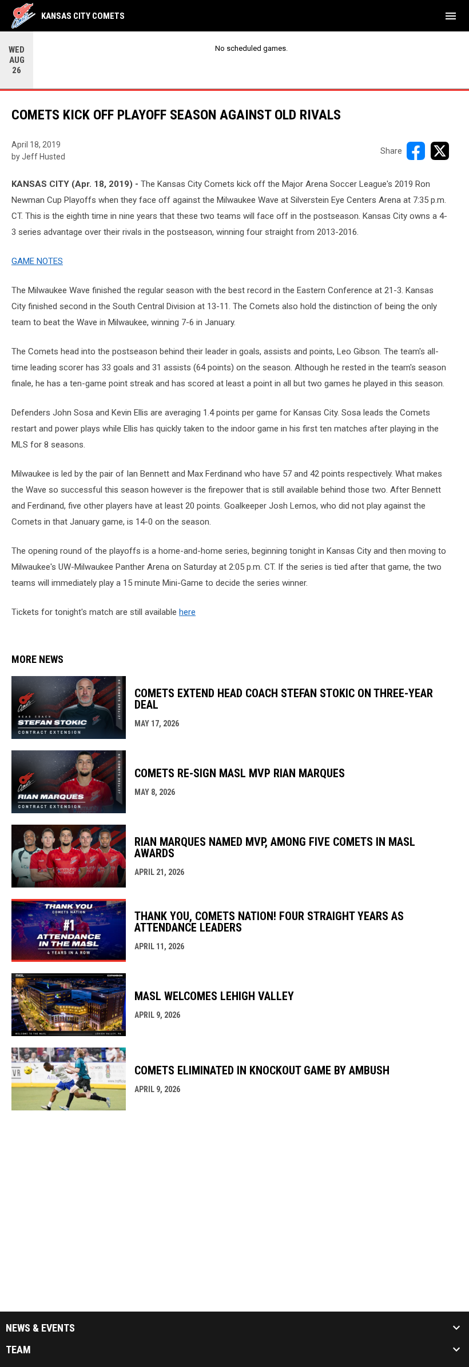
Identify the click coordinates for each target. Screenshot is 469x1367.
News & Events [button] (40, 1328)
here (187, 612)
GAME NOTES (37, 261)
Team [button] (18, 1350)
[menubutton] (451, 16)
